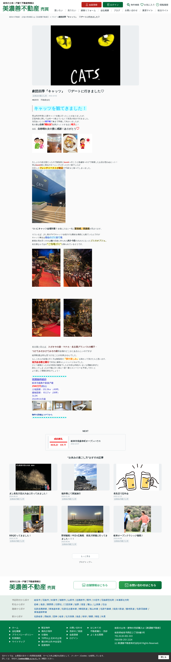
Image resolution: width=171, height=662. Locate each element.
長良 (42, 604)
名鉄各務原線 (40, 608)
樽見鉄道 (83, 608)
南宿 (97, 616)
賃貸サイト (147, 10)
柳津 (84, 616)
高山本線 (94, 608)
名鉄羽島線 (142, 608)
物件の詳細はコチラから (42, 415)
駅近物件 (45, 627)
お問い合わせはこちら (142, 585)
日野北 (58, 604)
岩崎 (36, 604)
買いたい (58, 10)
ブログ (117, 10)
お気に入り (149, 4)
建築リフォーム (88, 10)
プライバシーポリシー (22, 634)
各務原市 (80, 599)
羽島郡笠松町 (107, 599)
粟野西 (50, 604)
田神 (55, 616)
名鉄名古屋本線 (69, 608)
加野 (77, 604)
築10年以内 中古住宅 (51, 641)
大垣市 (96, 599)
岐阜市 (37, 599)
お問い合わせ (131, 10)
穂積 (91, 616)
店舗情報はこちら (97, 585)
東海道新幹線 (40, 612)
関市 (89, 599)
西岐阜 (48, 616)
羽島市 (45, 599)
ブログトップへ (85, 562)
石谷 (104, 604)
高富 (83, 604)
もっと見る (85, 556)
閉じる (163, 657)
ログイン (114, 4)
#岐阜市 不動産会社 (41, 100)
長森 (78, 616)
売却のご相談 (75, 631)
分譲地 (44, 634)
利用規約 (16, 638)
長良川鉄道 (118, 608)
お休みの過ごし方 (40, 96)
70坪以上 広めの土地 (51, 638)
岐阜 (61, 616)
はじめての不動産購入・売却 (98, 629)
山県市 (71, 599)
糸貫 (103, 616)
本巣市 (54, 599)
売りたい (72, 10)
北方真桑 (70, 616)
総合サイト (163, 10)
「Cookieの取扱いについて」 (27, 659)
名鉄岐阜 (38, 616)
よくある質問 (96, 634)
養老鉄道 (130, 608)
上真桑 (97, 604)
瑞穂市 (62, 599)
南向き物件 (46, 631)
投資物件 (45, 645)
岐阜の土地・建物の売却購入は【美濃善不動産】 (138, 627)
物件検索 (135, 4)
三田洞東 (68, 604)
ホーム (15, 627)
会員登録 (93, 4)
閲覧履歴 (164, 4)
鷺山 (90, 604)
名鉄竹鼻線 (106, 608)
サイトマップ (18, 641)
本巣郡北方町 (122, 599)
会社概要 (104, 10)
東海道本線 (54, 608)
